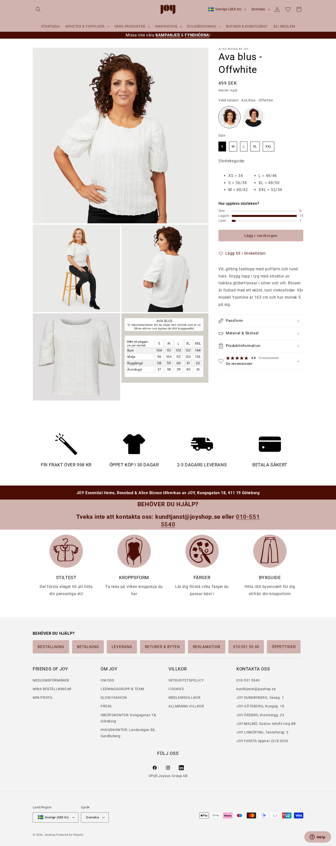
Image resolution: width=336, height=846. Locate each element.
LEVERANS (122, 647)
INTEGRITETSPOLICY (186, 680)
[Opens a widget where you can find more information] (317, 837)
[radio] (229, 117)
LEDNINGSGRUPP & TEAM (122, 689)
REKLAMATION (206, 647)
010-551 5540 (248, 680)
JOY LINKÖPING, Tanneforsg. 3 (262, 732)
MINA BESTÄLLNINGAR (52, 689)
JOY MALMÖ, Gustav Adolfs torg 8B (266, 723)
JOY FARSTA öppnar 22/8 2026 (262, 741)
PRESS (106, 706)
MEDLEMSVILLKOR (184, 698)
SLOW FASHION (114, 698)
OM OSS (107, 680)
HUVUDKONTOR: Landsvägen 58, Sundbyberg (128, 733)
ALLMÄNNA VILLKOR (186, 706)
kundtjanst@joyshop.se (256, 689)
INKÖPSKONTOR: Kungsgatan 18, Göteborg (129, 718)
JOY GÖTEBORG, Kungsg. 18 (260, 706)
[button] (38, 9)
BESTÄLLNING (51, 647)
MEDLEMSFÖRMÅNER (51, 680)
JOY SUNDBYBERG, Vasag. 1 (260, 698)
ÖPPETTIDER (284, 647)
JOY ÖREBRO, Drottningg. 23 (260, 715)
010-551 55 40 (246, 647)
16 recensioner (268, 358)
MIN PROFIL (43, 698)
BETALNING (88, 647)
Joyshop (50, 834)
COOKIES (176, 689)
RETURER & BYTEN (162, 647)
